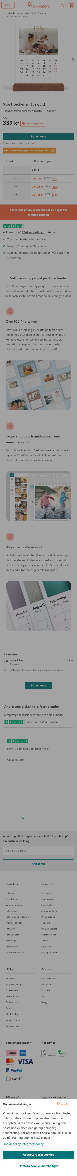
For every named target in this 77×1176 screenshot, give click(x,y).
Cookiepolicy (12, 1144)
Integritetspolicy (33, 1144)
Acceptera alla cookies (38, 1154)
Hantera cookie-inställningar (39, 1166)
